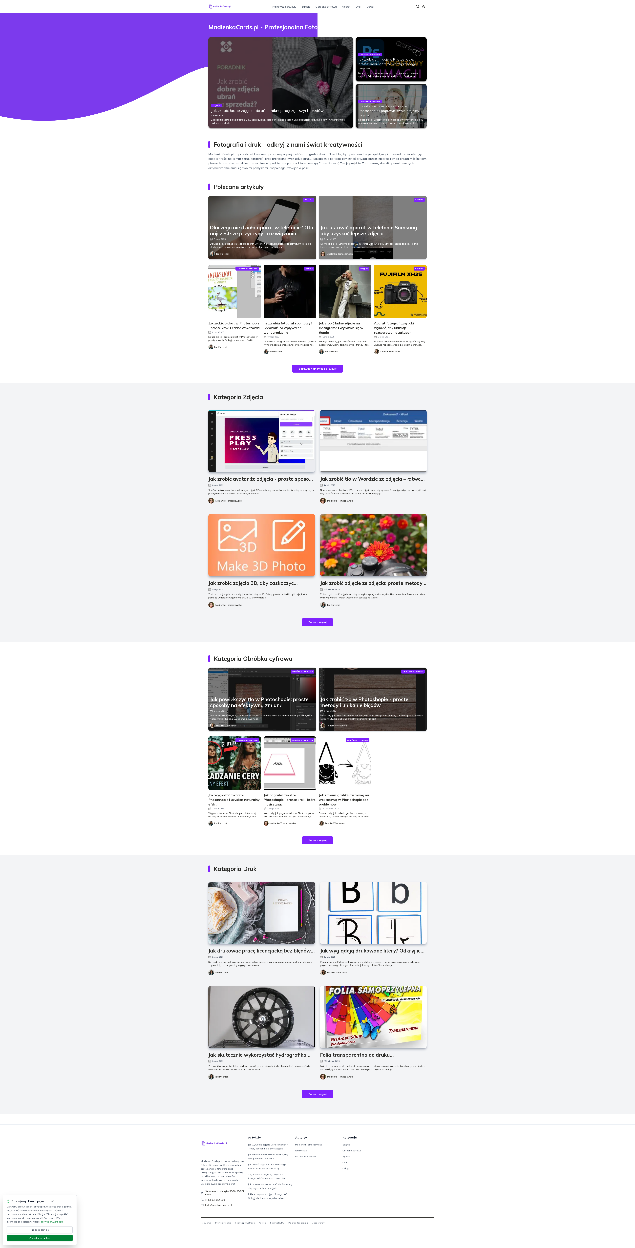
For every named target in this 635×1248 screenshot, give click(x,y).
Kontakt (262, 1223)
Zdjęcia (306, 6)
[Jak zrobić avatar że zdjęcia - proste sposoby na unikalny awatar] (261, 441)
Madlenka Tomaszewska (340, 253)
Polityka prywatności (245, 1223)
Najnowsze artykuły (284, 6)
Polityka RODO (277, 1223)
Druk (358, 6)
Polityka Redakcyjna (298, 1223)
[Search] (417, 6)
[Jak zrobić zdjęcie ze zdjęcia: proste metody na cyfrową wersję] (373, 545)
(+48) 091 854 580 (215, 1199)
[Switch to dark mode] (424, 7)
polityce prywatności (52, 1221)
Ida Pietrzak (222, 253)
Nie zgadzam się (40, 1229)
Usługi (370, 6)
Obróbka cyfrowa (326, 6)
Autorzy (301, 1137)
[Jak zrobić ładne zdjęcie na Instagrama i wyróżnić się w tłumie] (345, 291)
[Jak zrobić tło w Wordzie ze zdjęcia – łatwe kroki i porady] (373, 441)
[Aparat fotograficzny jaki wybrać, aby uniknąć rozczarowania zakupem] (400, 291)
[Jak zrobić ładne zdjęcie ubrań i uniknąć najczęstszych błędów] (280, 82)
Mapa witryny (318, 1223)
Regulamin (206, 1223)
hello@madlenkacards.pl (218, 1205)
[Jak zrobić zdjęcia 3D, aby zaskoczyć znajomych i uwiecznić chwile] (261, 545)
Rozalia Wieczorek (226, 725)
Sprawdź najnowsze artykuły (318, 368)
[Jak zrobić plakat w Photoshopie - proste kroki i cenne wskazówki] (234, 291)
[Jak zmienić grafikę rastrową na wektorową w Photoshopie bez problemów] (345, 763)
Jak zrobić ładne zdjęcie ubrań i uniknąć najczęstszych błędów (267, 110)
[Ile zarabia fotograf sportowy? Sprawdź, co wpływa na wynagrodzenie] (290, 291)
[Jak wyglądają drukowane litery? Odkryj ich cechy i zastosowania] (373, 913)
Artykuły (254, 1137)
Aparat (346, 6)
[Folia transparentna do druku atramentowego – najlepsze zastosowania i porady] (373, 1017)
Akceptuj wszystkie (39, 1237)
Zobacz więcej (317, 622)
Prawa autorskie (223, 1223)
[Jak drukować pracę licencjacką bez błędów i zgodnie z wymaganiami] (261, 913)
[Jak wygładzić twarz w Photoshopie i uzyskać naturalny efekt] (234, 763)
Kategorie (349, 1137)
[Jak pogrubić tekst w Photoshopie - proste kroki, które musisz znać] (290, 763)
